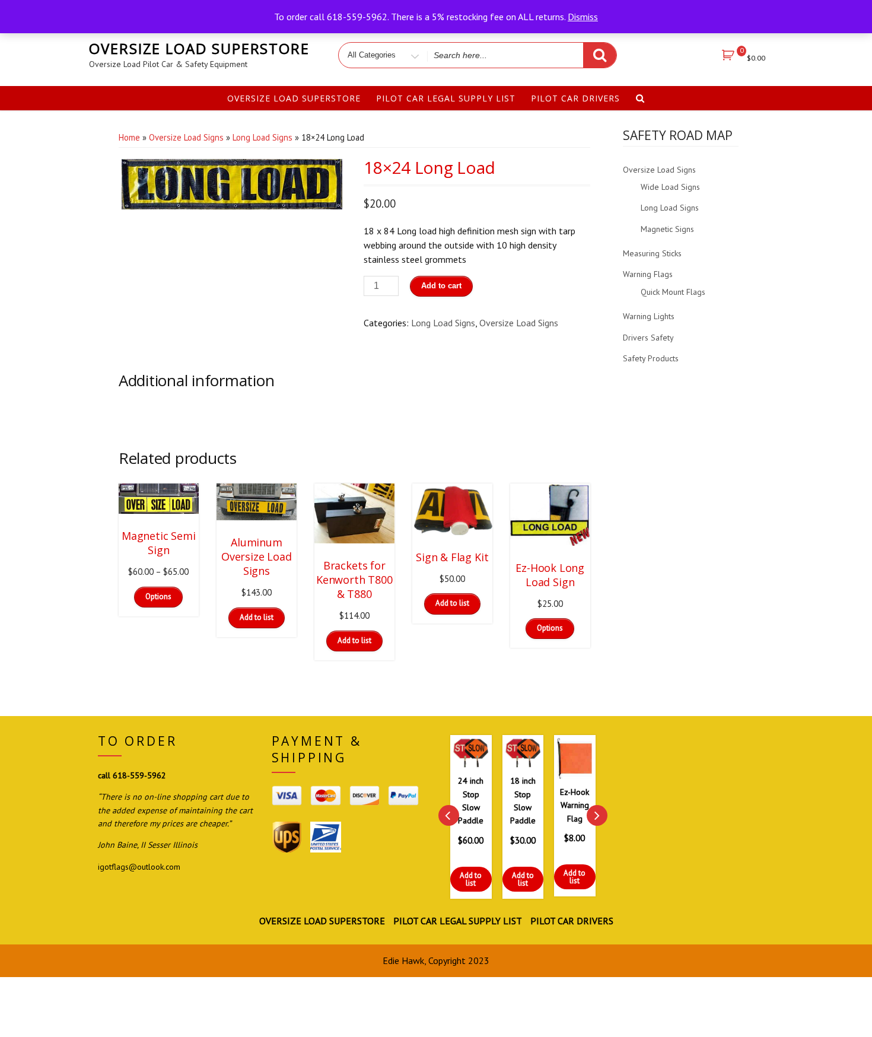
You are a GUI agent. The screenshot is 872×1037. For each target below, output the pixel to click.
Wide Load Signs (670, 187)
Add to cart (441, 285)
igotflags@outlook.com (139, 866)
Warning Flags (648, 274)
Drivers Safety (648, 337)
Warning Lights (648, 316)
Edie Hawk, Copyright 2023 (436, 960)
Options (158, 596)
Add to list (446, 879)
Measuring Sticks (652, 253)
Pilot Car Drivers (575, 98)
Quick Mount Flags (673, 292)
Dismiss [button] (583, 17)
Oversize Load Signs (186, 137)
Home (129, 137)
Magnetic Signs (667, 229)
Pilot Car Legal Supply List (445, 98)
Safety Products (651, 358)
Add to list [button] (256, 617)
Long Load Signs (262, 137)
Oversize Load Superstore (199, 48)
